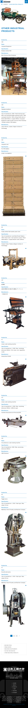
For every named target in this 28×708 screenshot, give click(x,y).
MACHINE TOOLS (8, 645)
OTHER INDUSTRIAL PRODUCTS (11, 652)
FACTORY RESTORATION (9, 650)
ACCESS (15, 690)
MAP (15, 688)
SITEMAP (14, 692)
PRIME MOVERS (7, 647)
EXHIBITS (6, 4)
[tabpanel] (14, 76)
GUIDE (14, 683)
